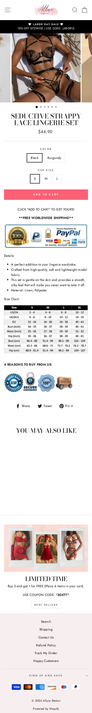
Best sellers (46, 605)
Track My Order (46, 653)
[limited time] (46, 548)
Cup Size (46, 170)
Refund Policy (46, 645)
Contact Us (46, 637)
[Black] (17, 498)
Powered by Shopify (46, 709)
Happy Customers (46, 660)
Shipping (46, 629)
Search (46, 621)
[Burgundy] (23, 498)
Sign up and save (46, 675)
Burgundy (54, 157)
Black (34, 157)
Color (46, 149)
